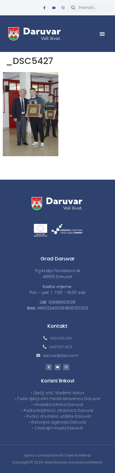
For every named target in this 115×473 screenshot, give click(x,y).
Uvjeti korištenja (78, 455)
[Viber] (63, 8)
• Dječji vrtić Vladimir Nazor (57, 393)
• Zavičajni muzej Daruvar (57, 428)
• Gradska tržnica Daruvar (58, 404)
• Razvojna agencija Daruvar (57, 422)
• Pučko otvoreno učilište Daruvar (57, 416)
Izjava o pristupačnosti (43, 455)
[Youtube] (54, 8)
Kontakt (57, 325)
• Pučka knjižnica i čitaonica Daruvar (57, 410)
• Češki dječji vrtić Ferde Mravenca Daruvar (57, 398)
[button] (102, 34)
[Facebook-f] (44, 8)
